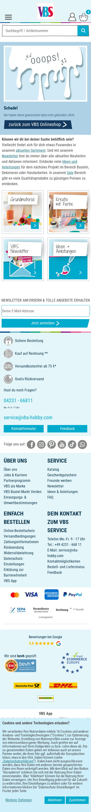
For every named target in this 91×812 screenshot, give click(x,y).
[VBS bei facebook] (31, 444)
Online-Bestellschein (19, 530)
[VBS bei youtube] (61, 444)
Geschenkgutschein (62, 475)
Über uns (10, 469)
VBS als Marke (14, 486)
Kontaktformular (23, 428)
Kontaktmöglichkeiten (63, 561)
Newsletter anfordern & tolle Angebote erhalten (45, 300)
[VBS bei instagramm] (41, 444)
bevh (20, 656)
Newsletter (55, 486)
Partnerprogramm (17, 480)
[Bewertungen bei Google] (45, 640)
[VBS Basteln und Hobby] (45, 11)
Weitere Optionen (18, 800)
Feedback (67, 428)
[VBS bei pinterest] (51, 444)
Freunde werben (59, 480)
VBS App (10, 581)
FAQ (50, 497)
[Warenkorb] (83, 16)
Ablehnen (55, 800)
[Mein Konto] (72, 16)
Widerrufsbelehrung (18, 553)
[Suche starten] (83, 30)
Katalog (53, 469)
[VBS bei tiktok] (72, 444)
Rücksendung (14, 547)
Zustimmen (77, 800)
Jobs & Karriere (15, 475)
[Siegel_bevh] (20, 665)
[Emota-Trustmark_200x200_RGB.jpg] (74, 662)
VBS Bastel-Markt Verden (23, 492)
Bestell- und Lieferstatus (65, 567)
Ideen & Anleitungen (62, 492)
